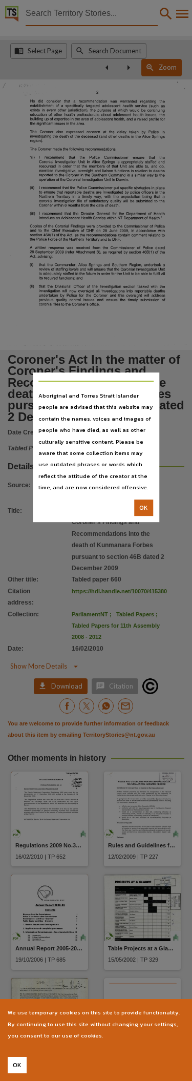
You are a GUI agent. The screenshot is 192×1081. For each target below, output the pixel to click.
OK (143, 507)
